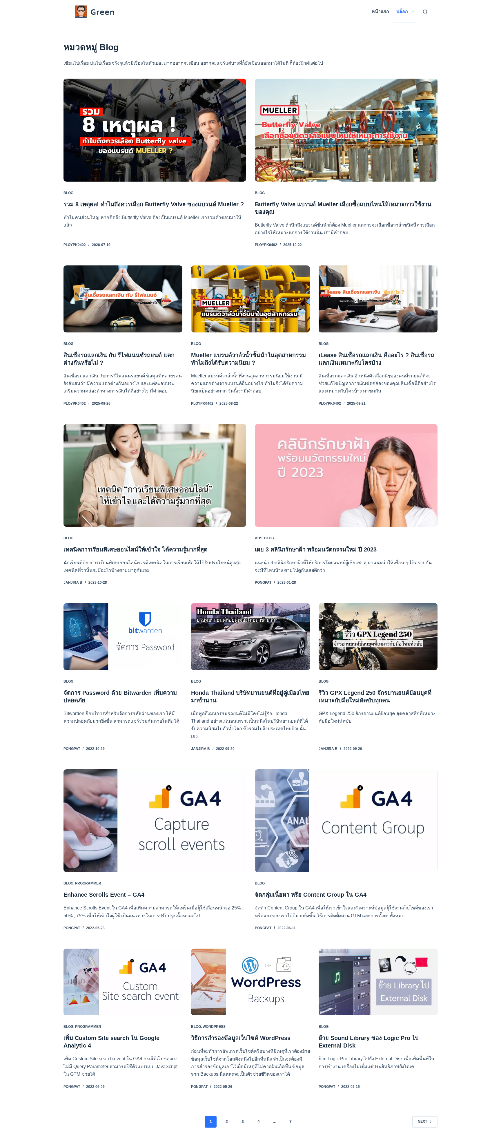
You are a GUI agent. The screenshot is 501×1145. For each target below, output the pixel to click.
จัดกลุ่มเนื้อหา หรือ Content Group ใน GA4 (310, 894)
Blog (68, 193)
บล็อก (402, 11)
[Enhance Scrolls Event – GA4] (154, 820)
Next (422, 1121)
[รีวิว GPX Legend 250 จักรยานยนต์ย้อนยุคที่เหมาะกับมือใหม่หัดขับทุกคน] (378, 636)
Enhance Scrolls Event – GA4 (103, 894)
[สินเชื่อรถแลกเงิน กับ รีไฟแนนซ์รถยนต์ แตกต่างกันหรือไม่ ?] (122, 298)
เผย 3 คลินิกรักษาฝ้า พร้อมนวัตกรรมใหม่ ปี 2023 (316, 549)
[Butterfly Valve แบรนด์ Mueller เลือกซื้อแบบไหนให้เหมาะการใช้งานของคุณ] (346, 130)
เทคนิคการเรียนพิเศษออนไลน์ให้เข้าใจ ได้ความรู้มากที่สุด (135, 549)
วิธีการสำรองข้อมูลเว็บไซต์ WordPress (241, 1038)
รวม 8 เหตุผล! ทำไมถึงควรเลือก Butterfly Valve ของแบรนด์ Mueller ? (153, 204)
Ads (258, 538)
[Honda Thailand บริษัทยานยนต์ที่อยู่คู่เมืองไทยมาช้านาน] (250, 636)
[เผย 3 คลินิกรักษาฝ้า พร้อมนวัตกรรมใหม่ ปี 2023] (346, 475)
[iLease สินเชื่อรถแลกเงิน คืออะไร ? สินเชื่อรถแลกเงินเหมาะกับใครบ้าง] (378, 298)
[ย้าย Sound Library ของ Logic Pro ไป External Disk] (378, 982)
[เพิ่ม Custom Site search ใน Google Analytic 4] (122, 982)
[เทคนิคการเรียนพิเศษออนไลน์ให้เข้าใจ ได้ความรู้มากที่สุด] (154, 475)
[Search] (425, 12)
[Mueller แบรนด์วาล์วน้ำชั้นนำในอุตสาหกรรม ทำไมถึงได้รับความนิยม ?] (250, 298)
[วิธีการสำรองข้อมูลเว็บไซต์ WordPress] (250, 982)
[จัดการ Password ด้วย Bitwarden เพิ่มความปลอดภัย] (122, 636)
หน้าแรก (380, 11)
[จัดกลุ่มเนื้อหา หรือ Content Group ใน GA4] (346, 820)
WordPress (214, 1027)
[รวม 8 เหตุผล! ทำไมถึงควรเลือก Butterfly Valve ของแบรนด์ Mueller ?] (154, 130)
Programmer (88, 883)
